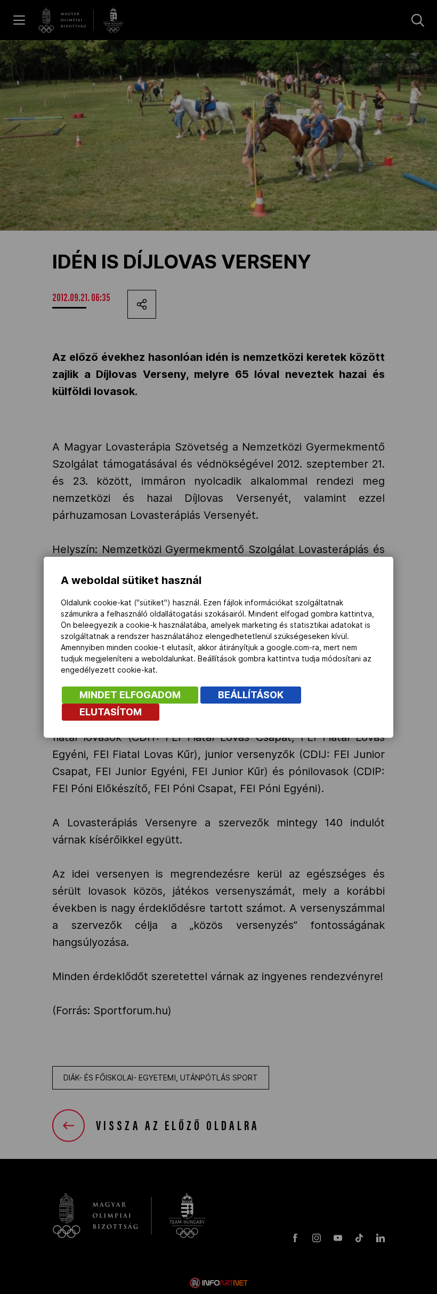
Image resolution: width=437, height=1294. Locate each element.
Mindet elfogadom (130, 694)
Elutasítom (110, 711)
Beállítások (251, 694)
